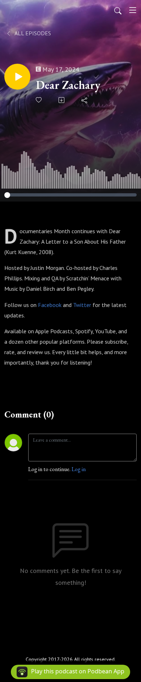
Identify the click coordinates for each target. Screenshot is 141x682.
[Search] (117, 10)
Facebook (49, 304)
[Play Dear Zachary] (17, 77)
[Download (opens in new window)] (62, 100)
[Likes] (39, 100)
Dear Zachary (68, 84)
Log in (79, 469)
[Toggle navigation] (132, 10)
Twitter (82, 304)
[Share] (85, 100)
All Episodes (32, 33)
